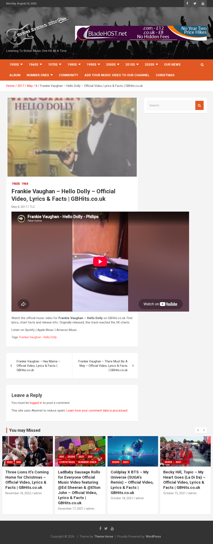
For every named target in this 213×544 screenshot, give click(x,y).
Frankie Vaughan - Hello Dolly (38, 337)
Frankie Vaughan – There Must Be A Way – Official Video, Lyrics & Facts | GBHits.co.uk (103, 365)
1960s (33, 64)
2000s (111, 64)
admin (37, 493)
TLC (32, 206)
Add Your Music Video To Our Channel (117, 75)
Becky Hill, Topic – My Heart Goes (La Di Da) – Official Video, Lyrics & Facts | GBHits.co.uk (184, 480)
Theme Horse (103, 536)
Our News (172, 64)
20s (18, 462)
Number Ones (38, 75)
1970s (53, 64)
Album (14, 75)
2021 (81, 456)
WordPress (153, 536)
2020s (149, 64)
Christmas (165, 75)
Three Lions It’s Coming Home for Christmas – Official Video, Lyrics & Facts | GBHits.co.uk (27, 480)
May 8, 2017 (19, 206)
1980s (72, 64)
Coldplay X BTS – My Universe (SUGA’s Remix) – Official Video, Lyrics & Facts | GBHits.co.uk (132, 482)
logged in (36, 403)
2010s (130, 64)
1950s (14, 64)
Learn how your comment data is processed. (97, 410)
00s (61, 456)
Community (68, 75)
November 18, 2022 (18, 493)
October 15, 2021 (174, 493)
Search (199, 105)
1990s (91, 64)
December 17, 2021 (71, 508)
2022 (9, 462)
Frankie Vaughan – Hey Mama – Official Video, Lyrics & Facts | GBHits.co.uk (38, 365)
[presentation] (198, 430)
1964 (24, 183)
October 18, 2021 (122, 498)
